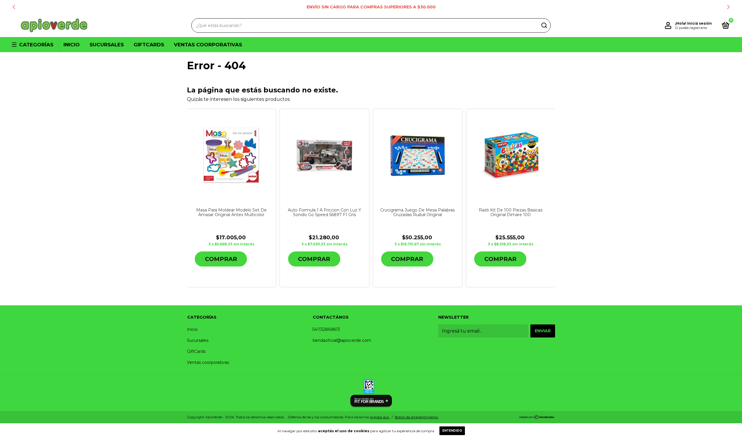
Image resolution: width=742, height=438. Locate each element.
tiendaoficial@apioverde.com (341, 340)
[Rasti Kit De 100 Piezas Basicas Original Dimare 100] (510, 155)
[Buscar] (544, 25)
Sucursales (107, 45)
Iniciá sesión (699, 23)
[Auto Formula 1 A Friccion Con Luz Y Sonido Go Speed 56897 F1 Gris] (324, 155)
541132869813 (326, 329)
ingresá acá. (380, 417)
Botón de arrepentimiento (416, 417)
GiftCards (149, 45)
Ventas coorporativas (208, 45)
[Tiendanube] (537, 417)
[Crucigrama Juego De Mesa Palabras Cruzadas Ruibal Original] (417, 155)
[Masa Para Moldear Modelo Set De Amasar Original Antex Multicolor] (231, 155)
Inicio (71, 45)
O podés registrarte (691, 27)
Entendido (452, 430)
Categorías (36, 45)
